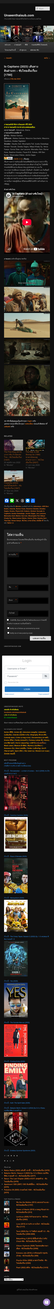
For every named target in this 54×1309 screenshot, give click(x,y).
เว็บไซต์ (11, 613)
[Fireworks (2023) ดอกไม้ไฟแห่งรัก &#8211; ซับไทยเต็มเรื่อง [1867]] (13, 476)
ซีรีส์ (26, 44)
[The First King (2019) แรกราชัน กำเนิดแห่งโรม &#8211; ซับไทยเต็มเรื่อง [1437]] (13, 445)
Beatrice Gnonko (32, 508)
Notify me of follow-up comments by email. (25, 628)
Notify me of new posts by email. (21, 633)
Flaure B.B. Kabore (22, 511)
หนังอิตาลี (39, 520)
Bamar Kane (20, 508)
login (30, 421)
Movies (18, 506)
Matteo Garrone (22, 516)
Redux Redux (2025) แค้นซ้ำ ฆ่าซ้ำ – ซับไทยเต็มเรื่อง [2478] (27, 1170)
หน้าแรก (7, 44)
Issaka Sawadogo (18, 513)
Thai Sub (7, 520)
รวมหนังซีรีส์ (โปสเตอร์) (39, 44)
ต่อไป (47, 58)
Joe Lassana (41, 513)
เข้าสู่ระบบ (22, 50)
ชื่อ (13, 587)
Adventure (37, 506)
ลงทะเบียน (29, 423)
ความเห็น (13, 554)
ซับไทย (24, 520)
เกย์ (37, 743)
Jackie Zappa (30, 513)
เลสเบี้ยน (42, 743)
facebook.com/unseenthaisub (15, 712)
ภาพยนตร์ (17, 44)
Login (27, 689)
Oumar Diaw (32, 518)
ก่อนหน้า (8, 58)
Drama (12, 511)
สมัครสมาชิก (34, 50)
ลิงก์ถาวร (10, 523)
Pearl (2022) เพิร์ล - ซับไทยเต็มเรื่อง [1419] (32, 1267)
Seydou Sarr (42, 518)
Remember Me (13, 682)
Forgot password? (43, 694)
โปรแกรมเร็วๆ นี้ (10, 50)
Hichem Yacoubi (36, 511)
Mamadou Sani (9, 516)
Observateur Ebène (19, 518)
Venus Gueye (16, 520)
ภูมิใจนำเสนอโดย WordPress (27, 1289)
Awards (12, 508)
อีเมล (13, 600)
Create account (9, 694)
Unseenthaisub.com (19, 15)
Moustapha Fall (34, 516)
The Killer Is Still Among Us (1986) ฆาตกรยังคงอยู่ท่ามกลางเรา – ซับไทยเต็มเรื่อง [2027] (35, 457)
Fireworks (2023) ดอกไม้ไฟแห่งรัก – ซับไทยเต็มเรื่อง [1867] (13, 485)
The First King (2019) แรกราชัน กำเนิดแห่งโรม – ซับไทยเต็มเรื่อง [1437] (13, 455)
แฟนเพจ (7, 426)
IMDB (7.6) (18, 159)
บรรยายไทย (32, 520)
